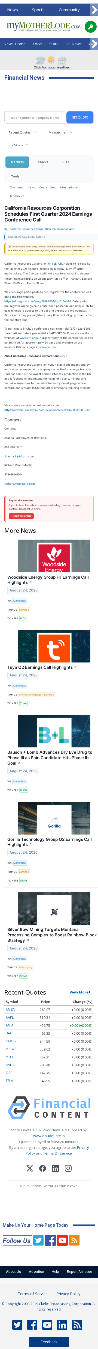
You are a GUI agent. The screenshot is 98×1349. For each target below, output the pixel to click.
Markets (17, 162)
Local (37, 43)
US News (74, 43)
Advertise (36, 1272)
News (12, 9)
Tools (15, 176)
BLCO (23, 790)
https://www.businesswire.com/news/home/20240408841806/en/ (47, 410)
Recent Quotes (19, 132)
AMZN (10, 1009)
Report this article (21, 515)
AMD (9, 1025)
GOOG (11, 1041)
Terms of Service (33, 1293)
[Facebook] (42, 1169)
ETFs (65, 162)
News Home (15, 43)
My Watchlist (57, 132)
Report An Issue (79, 1272)
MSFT (10, 1057)
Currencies (47, 187)
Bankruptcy (25, 967)
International (68, 187)
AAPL (10, 1017)
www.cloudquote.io (49, 1135)
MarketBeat (19, 600)
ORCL (10, 1072)
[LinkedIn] (55, 1169)
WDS (23, 618)
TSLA (9, 1080)
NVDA (10, 1065)
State (54, 43)
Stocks (43, 162)
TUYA (23, 703)
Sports (38, 9)
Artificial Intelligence (30, 694)
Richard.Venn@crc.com (19, 483)
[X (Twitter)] (29, 1169)
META (10, 1049)
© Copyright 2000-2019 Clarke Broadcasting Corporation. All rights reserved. (49, 1306)
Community (69, 9)
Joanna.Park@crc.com (19, 456)
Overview (16, 187)
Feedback (49, 1341)
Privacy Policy (68, 1293)
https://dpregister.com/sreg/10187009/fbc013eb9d (37, 301)
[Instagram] (68, 1169)
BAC (9, 1033)
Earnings (24, 609)
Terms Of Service (57, 1153)
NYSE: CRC (56, 263)
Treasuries (17, 196)
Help (55, 1272)
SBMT (23, 976)
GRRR (23, 880)
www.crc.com (29, 337)
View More (79, 992)
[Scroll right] (94, 10)
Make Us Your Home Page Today (35, 1225)
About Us (13, 1272)
